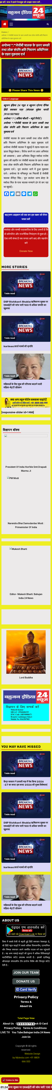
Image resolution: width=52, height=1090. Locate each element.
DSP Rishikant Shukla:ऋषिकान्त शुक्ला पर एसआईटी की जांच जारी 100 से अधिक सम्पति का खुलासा (26, 305)
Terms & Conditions (35, 1028)
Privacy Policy (12, 1028)
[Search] (48, 24)
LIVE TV (5, 1032)
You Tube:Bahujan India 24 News (31, 1032)
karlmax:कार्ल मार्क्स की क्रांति (18, 346)
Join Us (26, 1036)
